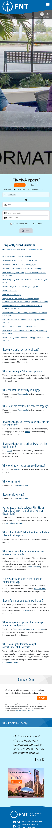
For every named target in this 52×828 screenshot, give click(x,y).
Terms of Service (19, 710)
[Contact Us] (14, 822)
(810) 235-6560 (40, 588)
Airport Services (33, 566)
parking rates (22, 498)
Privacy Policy (30, 710)
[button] (48, 4)
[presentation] (26, 797)
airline (27, 431)
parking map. (22, 485)
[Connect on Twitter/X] (19, 822)
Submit (42, 698)
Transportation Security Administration (29, 629)
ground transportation (15, 523)
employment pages (10, 662)
